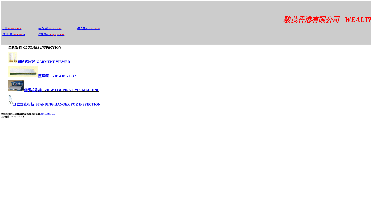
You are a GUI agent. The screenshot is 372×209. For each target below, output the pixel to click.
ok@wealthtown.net (48, 114)
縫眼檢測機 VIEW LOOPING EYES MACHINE (61, 90)
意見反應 (89, 28)
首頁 (4, 28)
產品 (44, 28)
